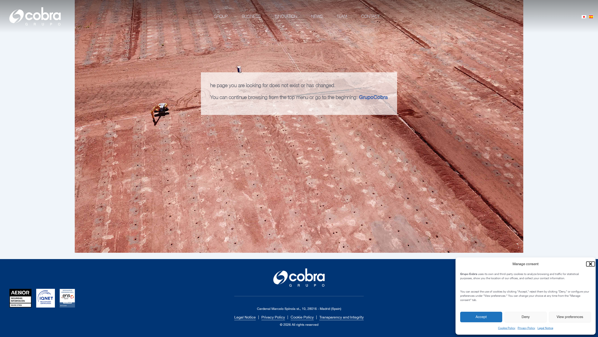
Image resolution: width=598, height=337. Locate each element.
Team (342, 16)
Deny (526, 317)
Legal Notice (545, 328)
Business (251, 16)
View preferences (570, 317)
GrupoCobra (373, 97)
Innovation (286, 16)
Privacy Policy (526, 328)
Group (221, 16)
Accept (481, 317)
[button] (588, 264)
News (317, 16)
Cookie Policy (506, 328)
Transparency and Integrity (341, 317)
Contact (370, 16)
